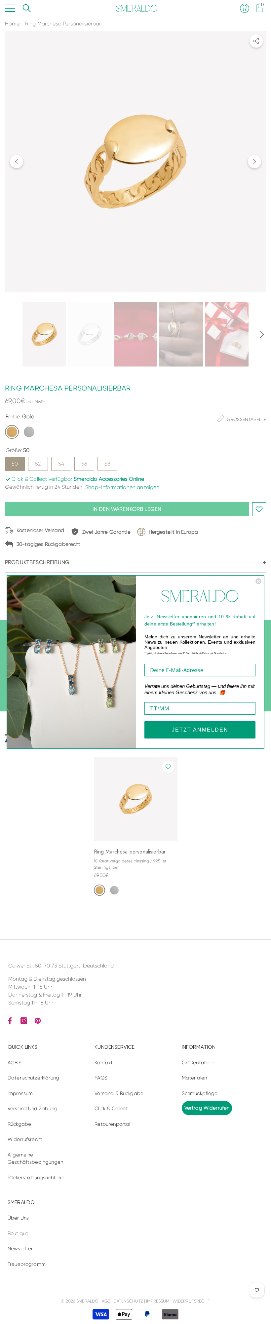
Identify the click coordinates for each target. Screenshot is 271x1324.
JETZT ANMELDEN (200, 730)
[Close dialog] (258, 581)
